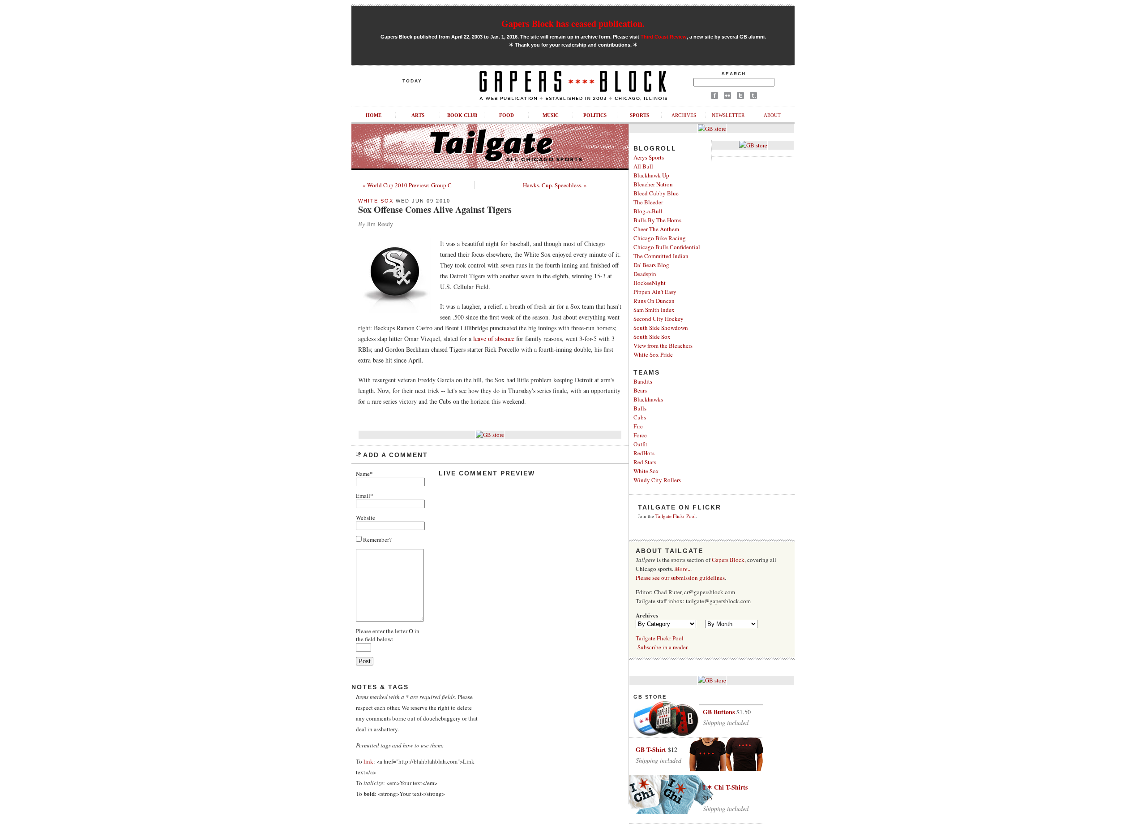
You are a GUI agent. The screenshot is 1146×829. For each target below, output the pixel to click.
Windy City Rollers (657, 480)
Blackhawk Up (651, 175)
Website (365, 518)
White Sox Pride (653, 354)
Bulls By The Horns (657, 220)
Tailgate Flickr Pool (675, 516)
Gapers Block (728, 560)
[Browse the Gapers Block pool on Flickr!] (727, 97)
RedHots (643, 453)
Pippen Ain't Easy (654, 292)
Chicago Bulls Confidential (666, 247)
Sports (639, 115)
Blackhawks (648, 399)
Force (640, 435)
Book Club (462, 115)
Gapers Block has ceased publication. (573, 23)
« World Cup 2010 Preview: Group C (407, 185)
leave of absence (493, 338)
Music (551, 115)
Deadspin (644, 274)
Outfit (640, 444)
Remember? (377, 539)
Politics (595, 115)
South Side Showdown (660, 328)
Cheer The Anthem (656, 229)
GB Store (650, 696)
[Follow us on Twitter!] (740, 97)
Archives (683, 115)
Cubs (639, 417)
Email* (364, 496)
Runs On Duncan (654, 301)
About (772, 115)
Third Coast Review (664, 36)
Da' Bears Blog (651, 265)
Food (506, 115)
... (683, 569)
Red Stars (644, 462)
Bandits (642, 381)
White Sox (375, 200)
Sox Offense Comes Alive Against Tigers (435, 209)
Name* (364, 474)
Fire (638, 426)
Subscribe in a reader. (662, 647)
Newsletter (728, 115)
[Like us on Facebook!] (714, 97)
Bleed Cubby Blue (656, 193)
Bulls (639, 408)
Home (373, 115)
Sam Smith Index (654, 310)
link (368, 761)
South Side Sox (652, 336)
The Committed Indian (660, 256)
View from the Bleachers (663, 345)
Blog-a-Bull (648, 211)
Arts (417, 115)
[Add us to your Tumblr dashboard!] (753, 97)
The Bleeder (648, 202)
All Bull (643, 166)
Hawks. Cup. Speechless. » (555, 185)
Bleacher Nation (653, 184)
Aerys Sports (648, 157)
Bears (640, 390)
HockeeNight (649, 283)
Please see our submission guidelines (680, 578)
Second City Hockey (658, 319)
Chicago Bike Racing (659, 238)
